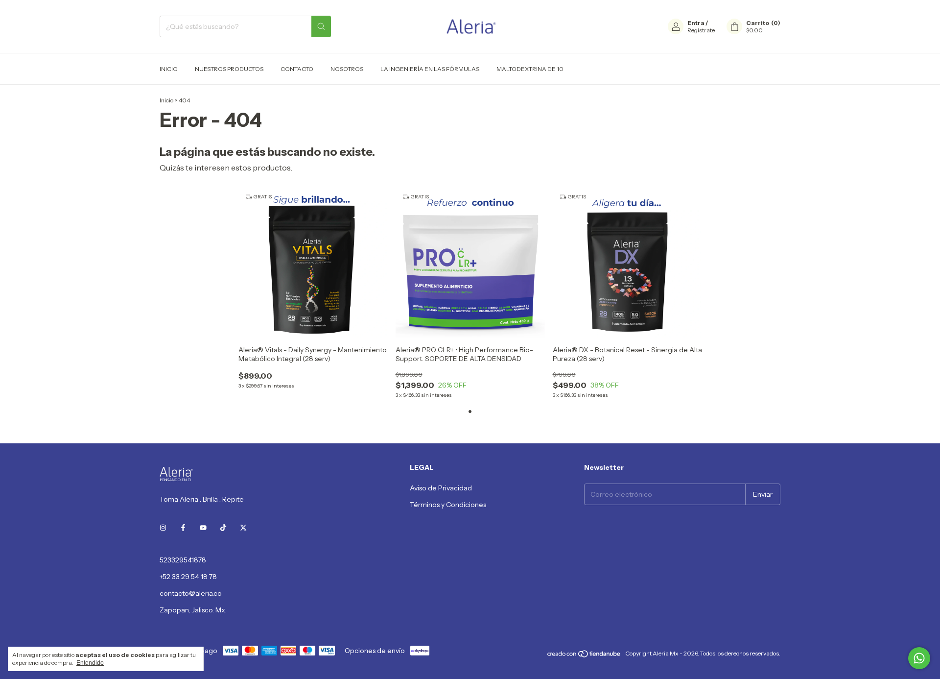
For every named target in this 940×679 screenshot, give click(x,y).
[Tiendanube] (584, 655)
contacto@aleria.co (191, 593)
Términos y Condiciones (448, 504)
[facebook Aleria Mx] (183, 527)
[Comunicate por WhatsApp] (919, 658)
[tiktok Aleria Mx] (223, 527)
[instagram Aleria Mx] (163, 527)
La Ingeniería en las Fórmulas (429, 69)
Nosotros (346, 69)
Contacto (297, 69)
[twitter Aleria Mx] (243, 527)
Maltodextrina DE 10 (530, 69)
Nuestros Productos (229, 69)
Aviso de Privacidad (441, 488)
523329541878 (183, 560)
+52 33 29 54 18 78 (188, 576)
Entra (696, 22)
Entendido (90, 662)
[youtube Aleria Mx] (203, 527)
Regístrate (701, 30)
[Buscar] (321, 26)
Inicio (169, 69)
